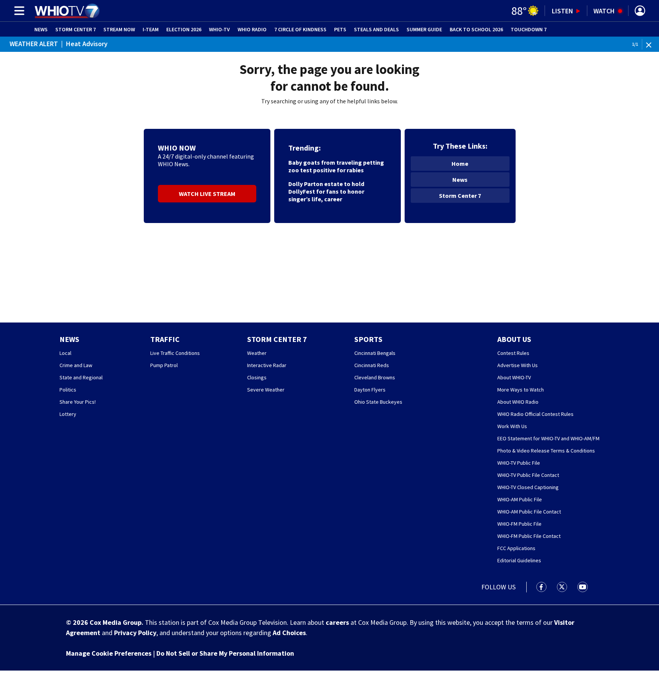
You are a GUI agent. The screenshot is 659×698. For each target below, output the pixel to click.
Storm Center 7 (75, 29)
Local (65, 353)
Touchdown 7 (528, 29)
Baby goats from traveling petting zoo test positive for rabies (336, 166)
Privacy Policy (135, 632)
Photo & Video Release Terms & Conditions (546, 450)
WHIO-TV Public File (518, 462)
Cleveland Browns (374, 377)
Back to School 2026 (476, 29)
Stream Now (119, 29)
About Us (514, 339)
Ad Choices (289, 632)
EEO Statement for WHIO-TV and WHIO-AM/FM (548, 438)
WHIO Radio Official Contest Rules (535, 414)
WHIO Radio (252, 29)
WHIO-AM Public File (519, 499)
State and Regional (81, 377)
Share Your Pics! (77, 401)
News (41, 29)
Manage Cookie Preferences (108, 653)
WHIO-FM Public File (519, 523)
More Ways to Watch (520, 389)
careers (337, 622)
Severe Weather (265, 389)
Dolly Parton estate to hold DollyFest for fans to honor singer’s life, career (326, 191)
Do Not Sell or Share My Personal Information (225, 653)
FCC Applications (516, 548)
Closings (257, 377)
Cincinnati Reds (371, 365)
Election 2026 (183, 29)
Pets (340, 29)
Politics (67, 389)
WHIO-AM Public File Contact (529, 511)
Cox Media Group (115, 622)
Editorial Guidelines (519, 560)
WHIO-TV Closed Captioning (528, 487)
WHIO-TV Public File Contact (528, 475)
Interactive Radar (266, 365)
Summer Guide (424, 29)
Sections (18, 11)
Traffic (165, 339)
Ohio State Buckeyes (378, 401)
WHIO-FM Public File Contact (529, 536)
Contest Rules (513, 353)
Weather (257, 353)
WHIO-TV (219, 29)
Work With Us (512, 426)
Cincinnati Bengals (374, 353)
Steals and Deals (376, 29)
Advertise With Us (517, 365)
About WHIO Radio (517, 401)
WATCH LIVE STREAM (207, 193)
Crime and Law (75, 365)
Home (460, 163)
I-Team (151, 29)
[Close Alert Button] (651, 44)
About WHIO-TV (514, 377)
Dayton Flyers (370, 389)
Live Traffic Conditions (175, 353)
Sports (368, 339)
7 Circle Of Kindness (300, 29)
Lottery (67, 414)
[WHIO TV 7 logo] (67, 10)
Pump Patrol (164, 365)
